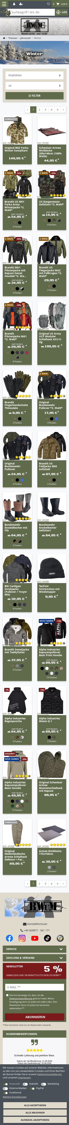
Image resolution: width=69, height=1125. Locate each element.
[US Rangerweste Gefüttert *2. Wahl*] (51, 184)
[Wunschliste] (49, 4)
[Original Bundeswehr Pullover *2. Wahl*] (51, 384)
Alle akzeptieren (35, 1105)
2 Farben (17, 226)
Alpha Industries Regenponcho (15, 720)
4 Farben (51, 224)
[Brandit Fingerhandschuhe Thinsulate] (17, 384)
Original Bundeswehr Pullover (12, 466)
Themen (12, 38)
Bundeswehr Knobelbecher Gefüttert (47, 527)
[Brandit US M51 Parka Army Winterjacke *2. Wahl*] (17, 184)
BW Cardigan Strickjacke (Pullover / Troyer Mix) (16, 590)
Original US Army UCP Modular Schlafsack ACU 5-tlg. (50, 338)
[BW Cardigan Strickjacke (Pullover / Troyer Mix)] (17, 568)
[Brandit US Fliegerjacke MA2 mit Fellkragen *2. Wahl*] (51, 250)
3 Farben (17, 292)
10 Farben (52, 677)
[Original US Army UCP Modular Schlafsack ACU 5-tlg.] (51, 316)
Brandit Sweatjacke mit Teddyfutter (17, 651)
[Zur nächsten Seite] (63, 109)
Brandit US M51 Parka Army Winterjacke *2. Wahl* (14, 206)
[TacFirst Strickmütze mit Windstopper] (51, 568)
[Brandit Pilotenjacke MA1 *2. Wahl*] (17, 316)
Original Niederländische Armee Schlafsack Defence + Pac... (16, 855)
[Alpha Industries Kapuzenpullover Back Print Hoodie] (51, 632)
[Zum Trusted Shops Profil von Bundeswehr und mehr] (60, 938)
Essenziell (14, 1083)
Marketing (53, 1083)
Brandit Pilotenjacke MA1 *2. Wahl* (16, 336)
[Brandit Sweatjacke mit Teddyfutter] (17, 632)
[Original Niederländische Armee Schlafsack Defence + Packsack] (17, 833)
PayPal (40, 1088)
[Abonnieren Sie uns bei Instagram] (22, 938)
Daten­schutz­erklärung (49, 1074)
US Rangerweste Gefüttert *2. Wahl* (51, 203)
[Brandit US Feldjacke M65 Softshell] (51, 446)
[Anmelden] (14, 4)
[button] (60, 4)
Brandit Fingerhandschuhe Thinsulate (16, 405)
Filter (35, 95)
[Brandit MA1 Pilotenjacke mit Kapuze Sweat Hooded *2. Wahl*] (17, 250)
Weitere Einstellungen (14, 1097)
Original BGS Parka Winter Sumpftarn (16, 149)
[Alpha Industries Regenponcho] (17, 700)
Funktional (15, 1092)
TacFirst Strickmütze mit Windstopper (49, 589)
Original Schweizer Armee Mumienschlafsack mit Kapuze (51, 786)
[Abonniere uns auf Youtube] (34, 938)
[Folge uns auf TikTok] (47, 938)
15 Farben (17, 810)
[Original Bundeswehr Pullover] (17, 446)
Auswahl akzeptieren (35, 1120)
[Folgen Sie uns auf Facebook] (9, 938)
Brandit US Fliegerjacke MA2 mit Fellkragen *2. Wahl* (50, 271)
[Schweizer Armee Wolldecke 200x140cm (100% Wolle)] (51, 130)
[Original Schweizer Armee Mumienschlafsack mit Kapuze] (51, 764)
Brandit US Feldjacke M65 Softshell (48, 466)
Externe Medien (18, 1088)
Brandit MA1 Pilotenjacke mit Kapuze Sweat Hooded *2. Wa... (15, 271)
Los (64, 12)
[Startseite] (34, 26)
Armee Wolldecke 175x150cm (50, 852)
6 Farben (17, 361)
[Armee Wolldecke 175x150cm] (51, 833)
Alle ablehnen (35, 1112)
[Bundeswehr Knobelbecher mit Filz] (17, 507)
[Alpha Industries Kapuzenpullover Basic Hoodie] (17, 764)
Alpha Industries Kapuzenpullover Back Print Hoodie (50, 652)
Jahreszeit (25, 38)
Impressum (24, 1077)
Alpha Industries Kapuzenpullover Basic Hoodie (15, 785)
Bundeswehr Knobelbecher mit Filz (16, 527)
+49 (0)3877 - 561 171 (36, 930)
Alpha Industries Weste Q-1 (49, 720)
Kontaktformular (36, 924)
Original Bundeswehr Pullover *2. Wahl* (51, 405)
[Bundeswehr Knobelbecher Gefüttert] (51, 507)
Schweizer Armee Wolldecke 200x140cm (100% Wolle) (50, 152)
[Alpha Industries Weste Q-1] (51, 700)
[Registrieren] (21, 4)
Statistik (33, 1083)
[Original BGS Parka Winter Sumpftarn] (17, 130)
